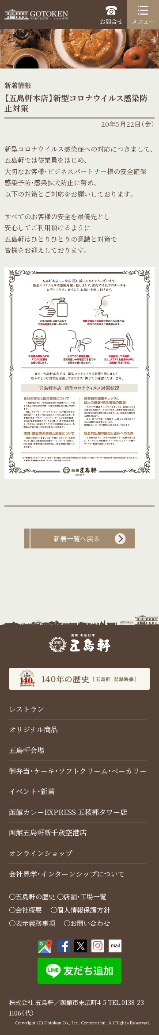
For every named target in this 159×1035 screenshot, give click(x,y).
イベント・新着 (32, 791)
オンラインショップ (40, 853)
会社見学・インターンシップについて (67, 874)
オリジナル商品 (33, 729)
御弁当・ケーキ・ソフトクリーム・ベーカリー (78, 771)
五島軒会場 (26, 750)
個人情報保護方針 (83, 909)
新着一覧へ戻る (76, 538)
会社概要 (28, 909)
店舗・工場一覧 (85, 896)
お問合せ (111, 21)
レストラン (26, 709)
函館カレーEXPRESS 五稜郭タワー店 (68, 812)
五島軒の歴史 (35, 896)
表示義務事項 (35, 923)
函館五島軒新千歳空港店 (48, 832)
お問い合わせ (90, 923)
